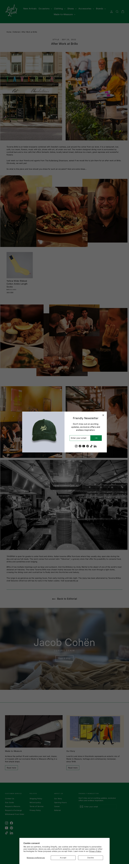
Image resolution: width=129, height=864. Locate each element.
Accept (63, 858)
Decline (90, 858)
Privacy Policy (95, 851)
